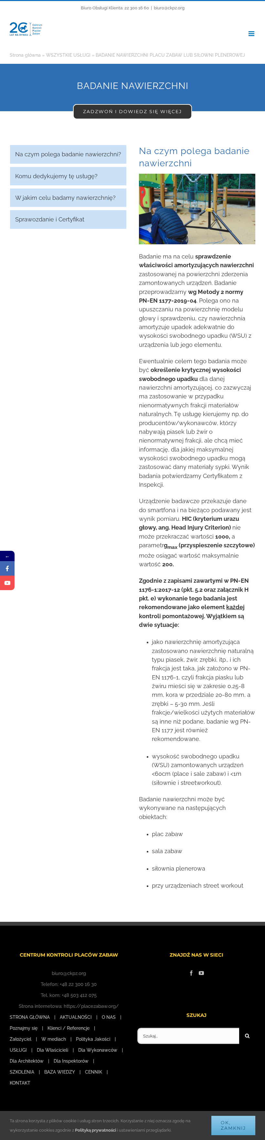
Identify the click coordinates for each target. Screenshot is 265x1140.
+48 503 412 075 (79, 995)
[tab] (68, 154)
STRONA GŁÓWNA (30, 1017)
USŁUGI (18, 1050)
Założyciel (20, 1039)
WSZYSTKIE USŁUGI (68, 55)
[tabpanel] (197, 521)
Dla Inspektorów (71, 1061)
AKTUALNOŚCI (76, 1017)
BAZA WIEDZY (59, 1072)
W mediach (53, 1039)
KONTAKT (20, 1083)
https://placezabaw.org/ (91, 1006)
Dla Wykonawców (97, 1050)
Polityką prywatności (95, 1130)
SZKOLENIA (22, 1072)
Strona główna (25, 55)
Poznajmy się (23, 1028)
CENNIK (93, 1072)
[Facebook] (191, 973)
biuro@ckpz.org (169, 7)
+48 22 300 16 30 (78, 984)
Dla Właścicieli (52, 1050)
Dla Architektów (27, 1061)
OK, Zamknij (233, 1125)
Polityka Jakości (93, 1039)
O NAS (109, 1017)
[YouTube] (201, 973)
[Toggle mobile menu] (252, 33)
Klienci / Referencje (69, 1028)
